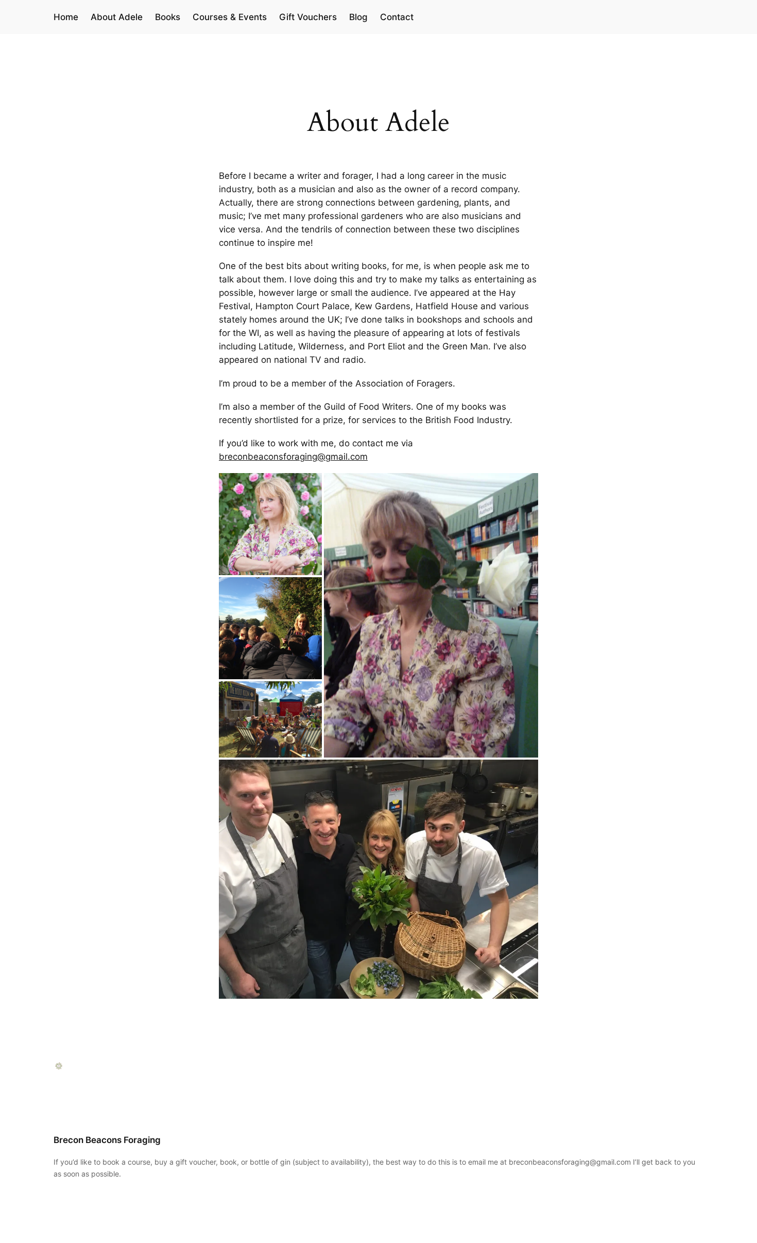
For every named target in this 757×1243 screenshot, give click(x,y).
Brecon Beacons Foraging (107, 1140)
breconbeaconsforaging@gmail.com (293, 456)
